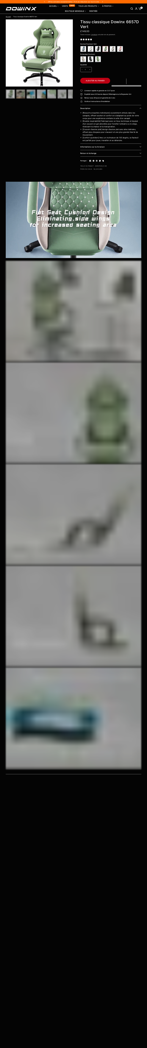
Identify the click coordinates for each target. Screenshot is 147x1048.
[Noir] (98, 49)
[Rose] (120, 49)
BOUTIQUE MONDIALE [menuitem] (74, 11)
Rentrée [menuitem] (93, 11)
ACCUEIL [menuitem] (53, 6)
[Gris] (113, 49)
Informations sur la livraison (92, 147)
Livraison (94, 34)
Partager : (84, 160)
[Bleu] (83, 49)
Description (85, 108)
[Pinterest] (96, 160)
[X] (93, 160)
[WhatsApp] (100, 160)
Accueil (8, 16)
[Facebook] (90, 160)
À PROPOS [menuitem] (107, 6)
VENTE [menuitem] (65, 6)
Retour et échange (88, 153)
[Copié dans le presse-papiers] (103, 160)
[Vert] (105, 49)
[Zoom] (69, 22)
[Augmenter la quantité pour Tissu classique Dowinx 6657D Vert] (90, 69)
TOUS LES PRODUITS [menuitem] (87, 6)
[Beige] (91, 49)
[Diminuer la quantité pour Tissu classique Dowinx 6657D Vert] (82, 69)
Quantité (83, 65)
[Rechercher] (131, 8)
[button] (86, 39)
